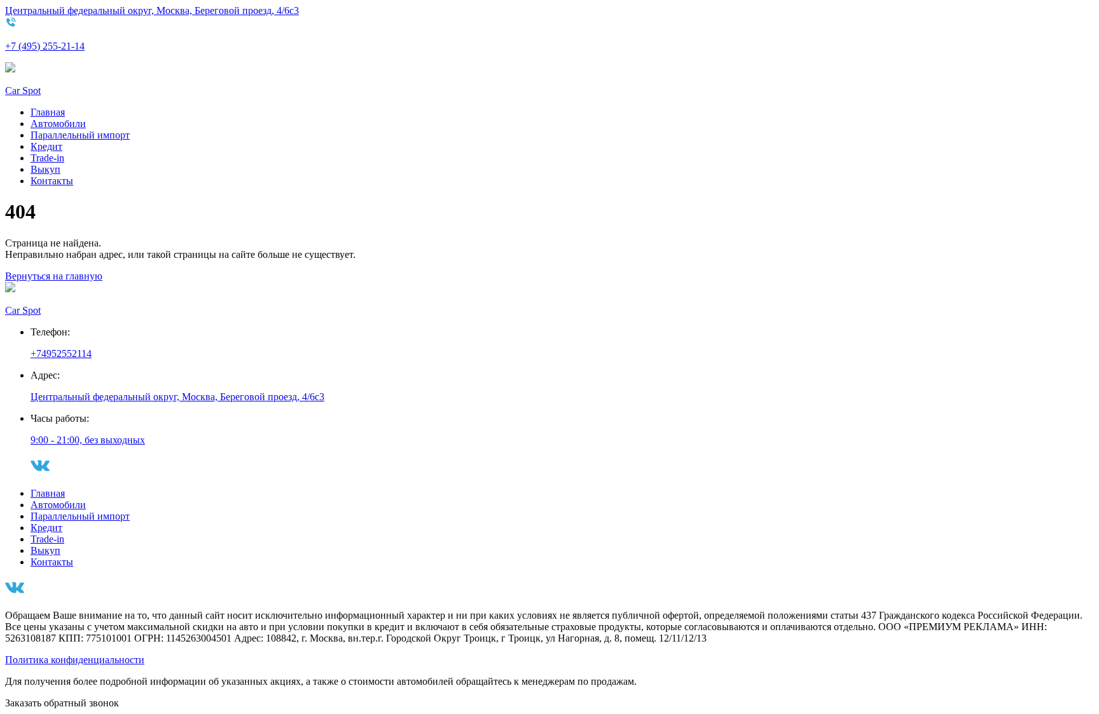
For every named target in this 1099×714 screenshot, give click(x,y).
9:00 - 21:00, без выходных (88, 439)
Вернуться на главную (53, 276)
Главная (48, 112)
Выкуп (45, 169)
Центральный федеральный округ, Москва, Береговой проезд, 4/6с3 (152, 10)
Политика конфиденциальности (74, 659)
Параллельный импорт (80, 135)
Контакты (52, 180)
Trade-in (47, 157)
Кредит (46, 146)
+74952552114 (61, 353)
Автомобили (58, 123)
